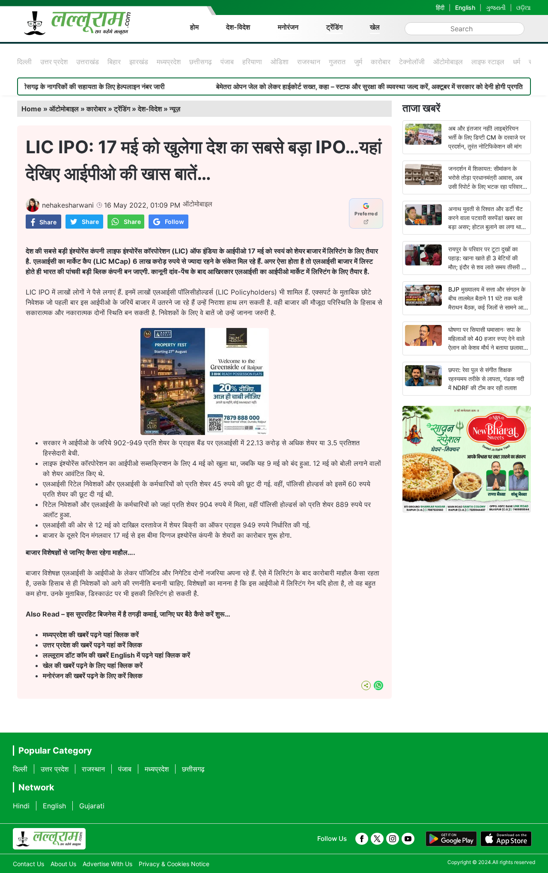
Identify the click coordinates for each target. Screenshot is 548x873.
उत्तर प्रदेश (54, 61)
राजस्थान (308, 61)
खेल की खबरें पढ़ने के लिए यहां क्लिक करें (93, 665)
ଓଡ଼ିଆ (523, 7)
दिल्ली (24, 61)
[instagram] (392, 838)
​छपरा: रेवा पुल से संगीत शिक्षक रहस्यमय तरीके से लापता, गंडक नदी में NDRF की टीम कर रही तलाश (486, 378)
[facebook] (361, 838)
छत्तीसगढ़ (200, 61)
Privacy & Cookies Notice (174, 863)
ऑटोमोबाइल (448, 61)
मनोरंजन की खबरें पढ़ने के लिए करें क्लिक (93, 675)
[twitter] (377, 838)
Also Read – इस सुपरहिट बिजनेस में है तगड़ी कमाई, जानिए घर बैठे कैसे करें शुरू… (128, 614)
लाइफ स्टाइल (487, 61)
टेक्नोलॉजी (412, 61)
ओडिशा (280, 61)
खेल (375, 27)
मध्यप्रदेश (169, 61)
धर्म (516, 61)
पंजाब (227, 61)
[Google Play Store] (451, 838)
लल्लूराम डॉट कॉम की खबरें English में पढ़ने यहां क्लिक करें (116, 655)
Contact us (28, 863)
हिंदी (440, 7)
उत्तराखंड (87, 61)
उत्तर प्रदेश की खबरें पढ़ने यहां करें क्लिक (92, 645)
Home (31, 108)
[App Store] (506, 838)
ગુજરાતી (496, 7)
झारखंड (138, 61)
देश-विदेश (238, 27)
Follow (174, 221)
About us (63, 863)
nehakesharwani (68, 205)
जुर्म (358, 61)
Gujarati (91, 805)
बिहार (114, 61)
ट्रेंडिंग (334, 27)
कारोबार (380, 61)
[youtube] (408, 838)
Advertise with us (107, 863)
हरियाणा (252, 61)
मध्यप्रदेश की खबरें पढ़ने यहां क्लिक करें (91, 634)
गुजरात (337, 61)
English (465, 7)
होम (194, 27)
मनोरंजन (288, 27)
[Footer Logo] (49, 838)
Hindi (21, 805)
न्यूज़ (175, 108)
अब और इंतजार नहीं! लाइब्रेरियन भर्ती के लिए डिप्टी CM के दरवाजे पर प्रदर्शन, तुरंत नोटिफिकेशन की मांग (486, 137)
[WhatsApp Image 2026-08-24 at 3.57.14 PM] (204, 432)
